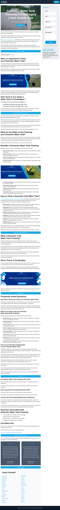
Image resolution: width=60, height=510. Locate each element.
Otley (22, 486)
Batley (3, 496)
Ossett (3, 487)
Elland (22, 494)
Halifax (22, 496)
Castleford (7, 432)
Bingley (22, 497)
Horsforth (4, 502)
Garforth (17, 432)
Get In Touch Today (21, 51)
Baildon (22, 490)
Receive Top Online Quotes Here (20, 232)
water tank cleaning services (8, 39)
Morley (3, 492)
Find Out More (21, 293)
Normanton (12, 432)
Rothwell (4, 483)
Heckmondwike (5, 498)
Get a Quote (20, 25)
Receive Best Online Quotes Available (20, 113)
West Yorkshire (5, 490)
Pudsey (3, 500)
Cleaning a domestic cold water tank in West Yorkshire (12, 198)
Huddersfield (24, 484)
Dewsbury (4, 494)
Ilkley (22, 499)
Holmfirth (23, 492)
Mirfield (22, 477)
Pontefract (3, 432)
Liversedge (23, 475)
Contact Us (21, 376)
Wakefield (4, 485)
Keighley (23, 501)
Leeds (3, 489)
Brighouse (23, 483)
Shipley (22, 488)
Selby (20, 432)
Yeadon (22, 479)
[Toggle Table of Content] (12, 55)
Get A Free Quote (20, 467)
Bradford (23, 481)
